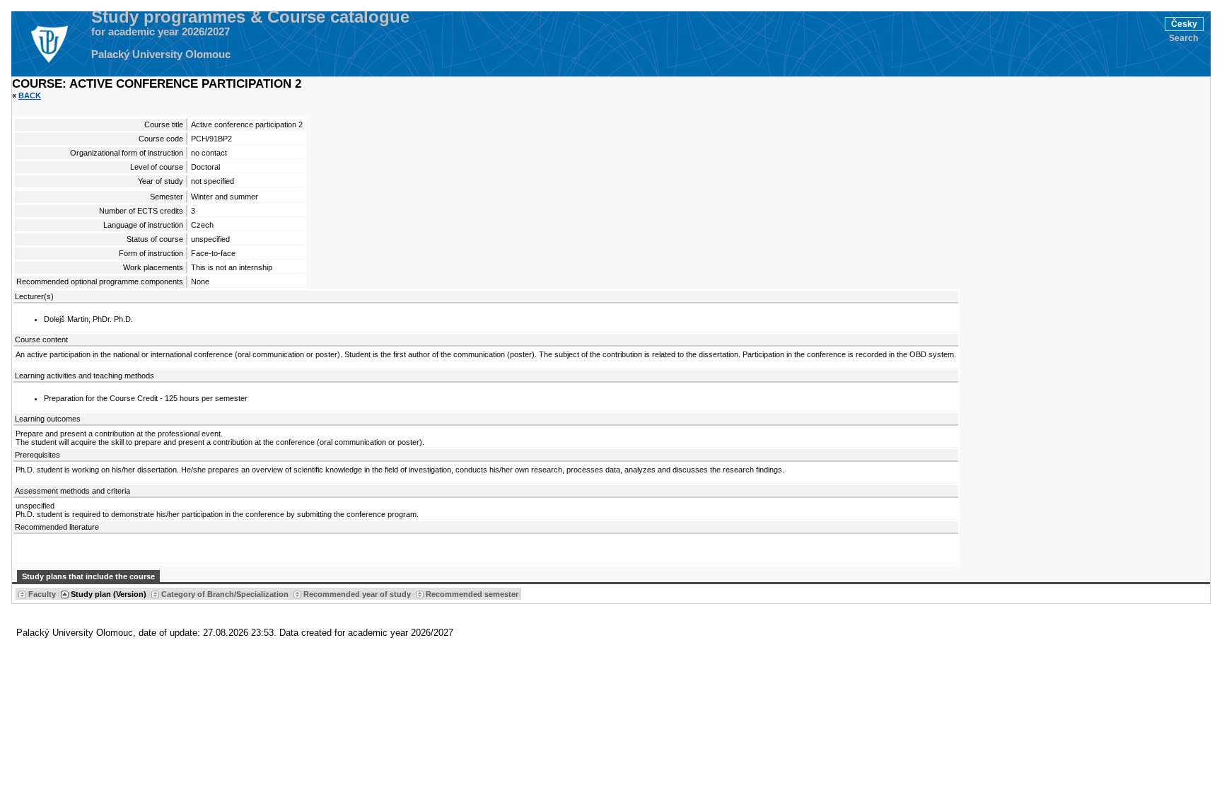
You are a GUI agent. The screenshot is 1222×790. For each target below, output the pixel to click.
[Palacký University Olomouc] (48, 43)
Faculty (42, 594)
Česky (1184, 24)
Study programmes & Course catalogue (250, 17)
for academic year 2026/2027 (160, 31)
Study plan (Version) (108, 594)
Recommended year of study (357, 594)
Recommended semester (472, 594)
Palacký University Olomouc (161, 54)
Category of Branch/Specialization (225, 594)
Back (29, 95)
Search (1183, 38)
